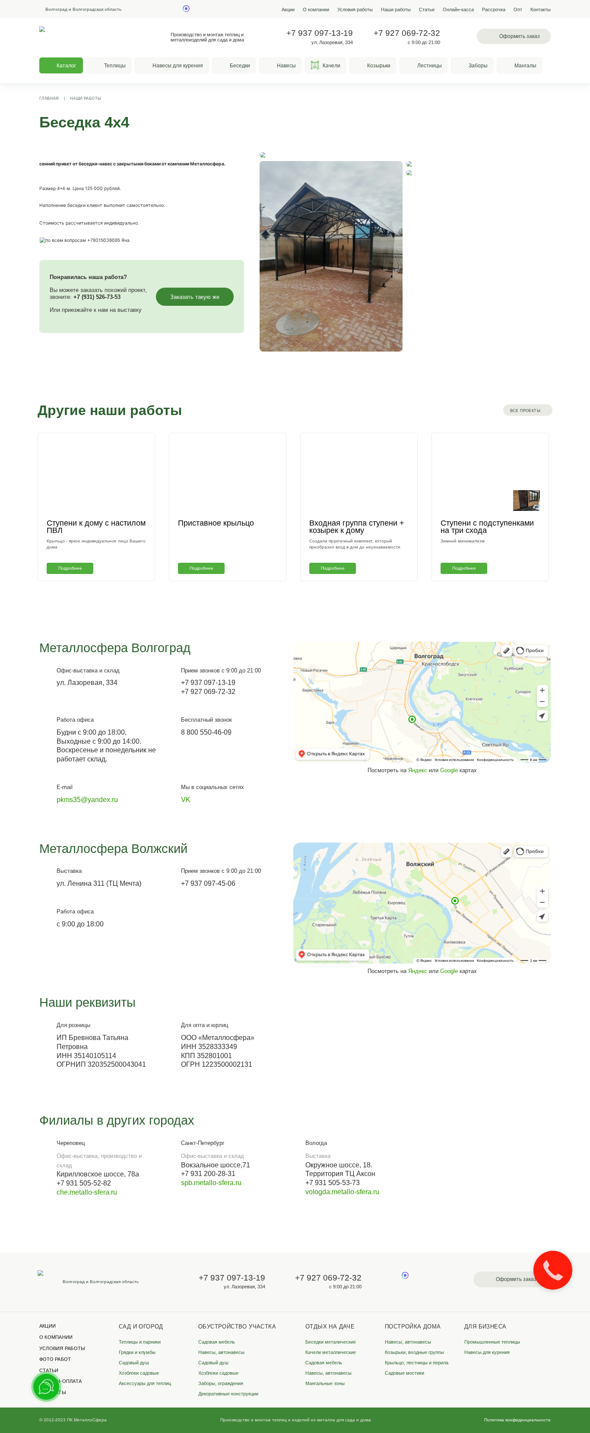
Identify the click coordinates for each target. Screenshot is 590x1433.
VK (185, 799)
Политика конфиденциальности (517, 1419)
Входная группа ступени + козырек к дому (356, 527)
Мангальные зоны (325, 1383)
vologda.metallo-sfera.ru (342, 1191)
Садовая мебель (216, 1341)
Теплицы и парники (140, 1341)
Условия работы (355, 9)
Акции (288, 9)
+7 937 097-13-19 (319, 33)
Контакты (540, 9)
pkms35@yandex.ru (87, 799)
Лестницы (429, 66)
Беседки (240, 66)
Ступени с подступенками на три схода (487, 527)
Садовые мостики (404, 1373)
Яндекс (417, 770)
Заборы (478, 66)
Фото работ (55, 1359)
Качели (331, 66)
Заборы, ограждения (220, 1383)
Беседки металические (330, 1341)
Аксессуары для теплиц (145, 1383)
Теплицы (115, 66)
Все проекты (525, 411)
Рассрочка (493, 9)
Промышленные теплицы (492, 1341)
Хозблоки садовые (139, 1373)
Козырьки (378, 66)
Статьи (427, 9)
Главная (49, 98)
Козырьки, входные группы (414, 1352)
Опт (518, 9)
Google (449, 770)
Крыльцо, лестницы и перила (416, 1362)
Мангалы (525, 66)
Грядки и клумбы (137, 1352)
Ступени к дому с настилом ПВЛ (96, 527)
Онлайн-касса (458, 9)
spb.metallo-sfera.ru (211, 1182)
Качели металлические (330, 1352)
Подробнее (70, 568)
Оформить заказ (519, 36)
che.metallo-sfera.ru (87, 1192)
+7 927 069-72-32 (407, 33)
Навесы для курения (177, 66)
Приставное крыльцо (216, 523)
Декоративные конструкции (228, 1393)
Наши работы (396, 9)
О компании (316, 9)
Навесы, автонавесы (221, 1352)
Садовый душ (134, 1362)
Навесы (286, 66)
